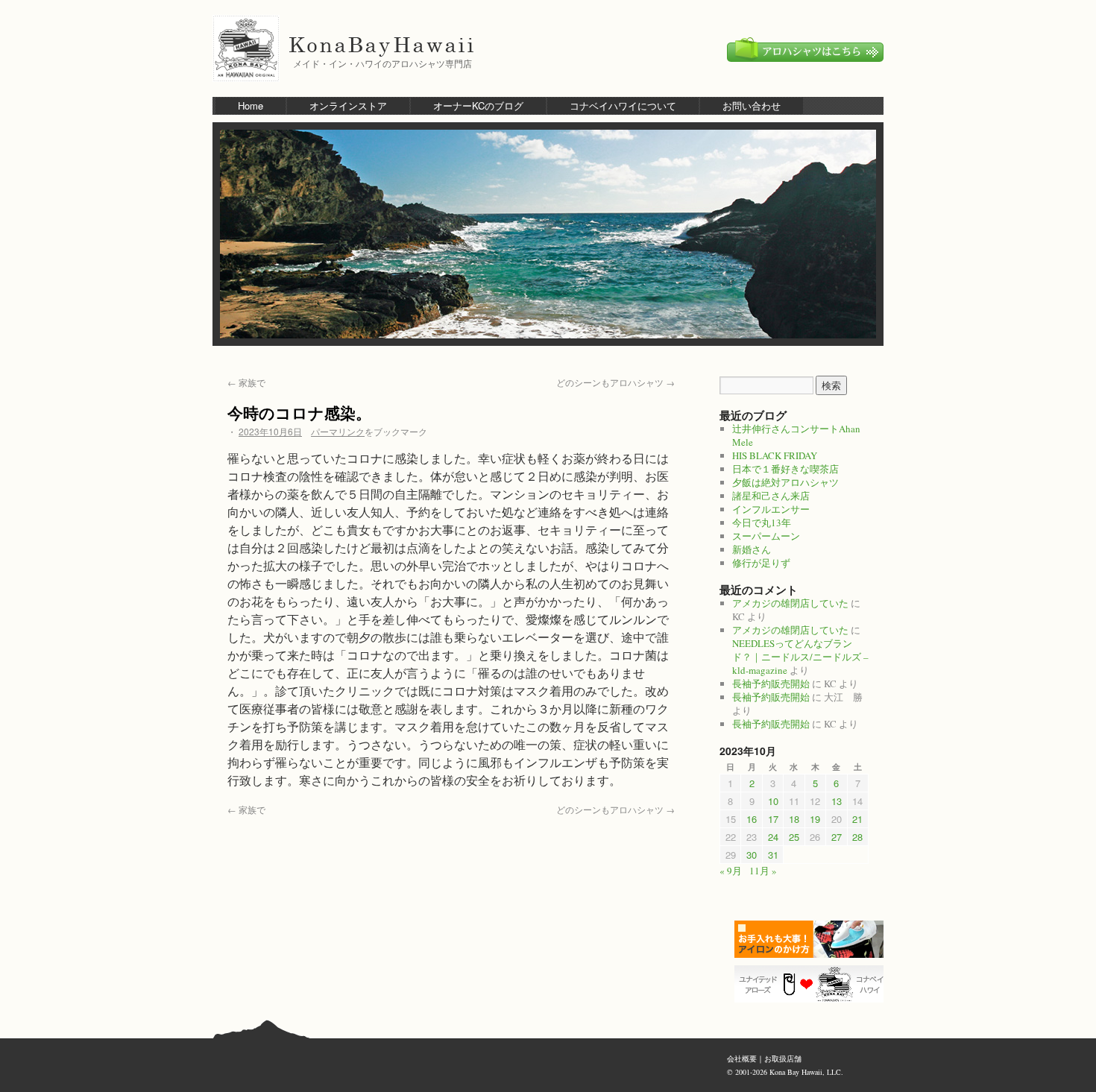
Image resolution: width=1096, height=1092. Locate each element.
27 (836, 837)
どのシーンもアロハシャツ (615, 382)
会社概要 (742, 1058)
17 (773, 819)
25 (794, 837)
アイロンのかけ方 (812, 939)
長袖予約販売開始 (771, 683)
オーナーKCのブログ (478, 105)
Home (250, 105)
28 (857, 837)
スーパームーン (766, 536)
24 (773, 837)
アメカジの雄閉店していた (790, 603)
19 (815, 819)
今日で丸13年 (761, 522)
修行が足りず (761, 562)
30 (751, 855)
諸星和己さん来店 (771, 495)
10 (773, 801)
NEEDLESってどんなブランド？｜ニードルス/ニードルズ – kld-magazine (800, 657)
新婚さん (751, 549)
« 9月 (730, 870)
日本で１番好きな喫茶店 (785, 469)
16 (751, 819)
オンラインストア (348, 105)
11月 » (763, 870)
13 (836, 801)
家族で (246, 382)
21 (857, 819)
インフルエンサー (771, 509)
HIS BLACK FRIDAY (774, 455)
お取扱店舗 (782, 1058)
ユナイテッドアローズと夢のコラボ (812, 984)
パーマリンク (338, 431)
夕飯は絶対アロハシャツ (785, 482)
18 (794, 819)
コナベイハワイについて (623, 105)
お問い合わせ (751, 105)
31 (773, 855)
